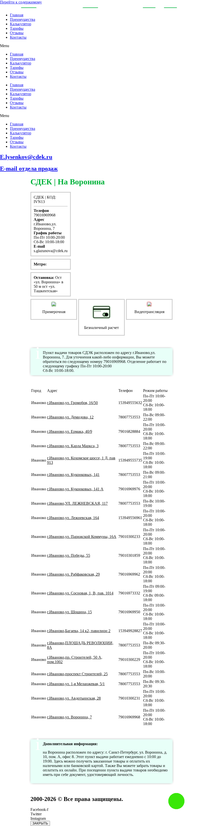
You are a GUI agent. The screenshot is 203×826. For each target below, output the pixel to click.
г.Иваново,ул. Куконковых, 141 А (75, 489)
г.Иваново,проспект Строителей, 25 (77, 674)
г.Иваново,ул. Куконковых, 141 (73, 474)
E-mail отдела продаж (29, 168)
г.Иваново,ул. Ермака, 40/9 (69, 431)
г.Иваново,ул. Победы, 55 (68, 555)
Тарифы (17, 28)
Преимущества (22, 19)
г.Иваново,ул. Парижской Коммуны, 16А (81, 536)
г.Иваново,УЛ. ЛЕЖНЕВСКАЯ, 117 (77, 503)
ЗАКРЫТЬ (40, 823)
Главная (16, 15)
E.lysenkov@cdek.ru (26, 157)
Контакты (18, 37)
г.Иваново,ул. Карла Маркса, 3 (73, 446)
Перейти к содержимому (21, 2)
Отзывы (17, 33)
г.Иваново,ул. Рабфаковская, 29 (73, 574)
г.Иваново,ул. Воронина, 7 (69, 717)
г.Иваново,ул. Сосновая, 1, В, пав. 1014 (80, 593)
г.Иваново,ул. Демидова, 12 (70, 417)
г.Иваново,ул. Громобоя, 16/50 (72, 403)
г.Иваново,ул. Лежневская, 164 (73, 518)
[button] (101, 46)
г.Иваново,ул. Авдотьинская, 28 (74, 698)
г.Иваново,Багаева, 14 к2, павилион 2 (78, 631)
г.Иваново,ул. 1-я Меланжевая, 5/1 (76, 684)
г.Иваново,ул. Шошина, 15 (69, 612)
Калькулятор (20, 24)
